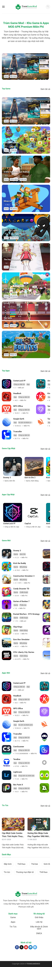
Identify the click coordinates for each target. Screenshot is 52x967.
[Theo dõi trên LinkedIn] (30, 947)
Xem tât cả (45, 89)
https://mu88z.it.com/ (42, 956)
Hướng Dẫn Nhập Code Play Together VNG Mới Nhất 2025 (38, 836)
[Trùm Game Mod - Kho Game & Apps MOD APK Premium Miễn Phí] (26, 7)
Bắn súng (13, 121)
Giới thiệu (39, 917)
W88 (3, 956)
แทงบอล (5, 955)
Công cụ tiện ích (19, 384)
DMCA (39, 933)
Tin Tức (13, 926)
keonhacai (11, 955)
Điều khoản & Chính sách (39, 927)
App (28, 384)
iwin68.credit (35, 955)
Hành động (14, 179)
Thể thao (13, 325)
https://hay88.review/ (27, 956)
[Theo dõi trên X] (21, 947)
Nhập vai (13, 267)
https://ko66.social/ (12, 956)
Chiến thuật (11, 76)
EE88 (48, 955)
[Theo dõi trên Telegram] (35, 947)
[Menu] (3, 7)
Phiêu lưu (13, 150)
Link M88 (43, 955)
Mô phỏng (13, 208)
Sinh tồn (12, 481)
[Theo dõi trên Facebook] (17, 947)
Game (19, 76)
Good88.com (25, 955)
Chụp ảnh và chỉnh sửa (26, 776)
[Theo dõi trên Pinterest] (26, 947)
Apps (13, 922)
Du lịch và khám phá (26, 422)
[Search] (48, 7)
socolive (18, 955)
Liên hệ (39, 922)
